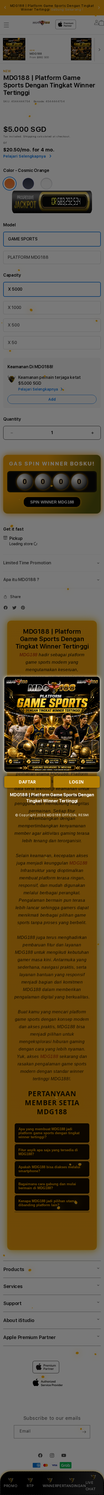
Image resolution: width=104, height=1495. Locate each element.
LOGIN (76, 782)
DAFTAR (27, 782)
